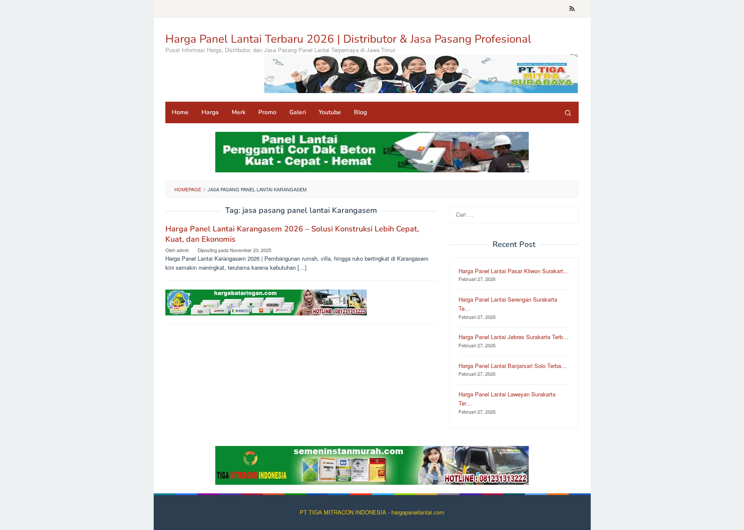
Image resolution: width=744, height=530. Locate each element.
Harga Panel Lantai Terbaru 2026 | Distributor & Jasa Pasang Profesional (348, 39)
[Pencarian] (568, 112)
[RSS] (572, 9)
